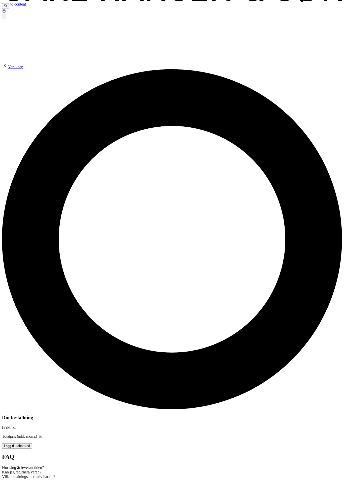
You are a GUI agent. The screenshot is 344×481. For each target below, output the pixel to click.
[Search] (5, 6)
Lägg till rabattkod (17, 446)
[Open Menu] (4, 16)
